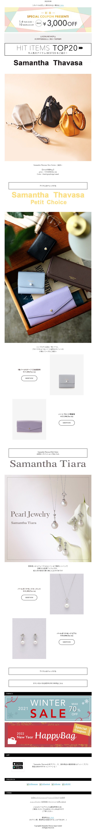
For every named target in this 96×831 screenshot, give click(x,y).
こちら (61, 5)
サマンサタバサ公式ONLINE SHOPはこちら (48, 683)
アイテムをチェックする (48, 186)
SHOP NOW (29, 378)
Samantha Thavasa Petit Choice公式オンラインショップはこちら (48, 453)
